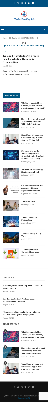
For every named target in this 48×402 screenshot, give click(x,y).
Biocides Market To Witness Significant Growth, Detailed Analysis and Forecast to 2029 (33, 155)
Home (5, 38)
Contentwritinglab (24, 398)
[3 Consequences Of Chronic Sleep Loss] (11, 253)
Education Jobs (28, 201)
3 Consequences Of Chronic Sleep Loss (30, 250)
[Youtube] (33, 3)
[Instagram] (22, 3)
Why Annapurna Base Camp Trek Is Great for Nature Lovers (23, 286)
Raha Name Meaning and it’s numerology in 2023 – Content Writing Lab (32, 137)
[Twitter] (18, 3)
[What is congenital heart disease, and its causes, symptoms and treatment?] (11, 107)
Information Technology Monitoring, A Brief (32, 170)
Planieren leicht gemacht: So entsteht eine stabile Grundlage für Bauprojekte (21, 313)
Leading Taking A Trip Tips (31, 234)
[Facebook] (14, 3)
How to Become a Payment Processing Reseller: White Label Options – (33, 121)
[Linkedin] (29, 3)
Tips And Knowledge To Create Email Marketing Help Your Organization (21, 59)
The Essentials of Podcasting (29, 218)
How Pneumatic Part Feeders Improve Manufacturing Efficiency (20, 300)
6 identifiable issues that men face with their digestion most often (32, 188)
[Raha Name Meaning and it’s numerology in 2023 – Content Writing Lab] (11, 139)
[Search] (45, 29)
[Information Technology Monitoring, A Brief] (11, 173)
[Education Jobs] (11, 205)
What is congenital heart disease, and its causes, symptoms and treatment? (33, 105)
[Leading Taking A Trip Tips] (11, 237)
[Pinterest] (25, 3)
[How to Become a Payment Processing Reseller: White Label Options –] (11, 123)
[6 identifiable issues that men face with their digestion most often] (11, 189)
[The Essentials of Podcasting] (11, 221)
